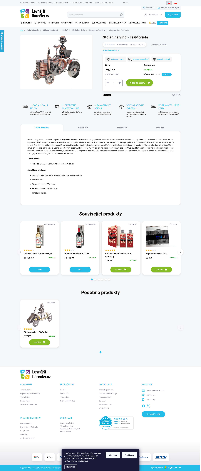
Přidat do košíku (137, 82)
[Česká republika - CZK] (169, 3)
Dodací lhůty (24, 401)
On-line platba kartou (27, 438)
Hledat (121, 15)
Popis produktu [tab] (42, 127)
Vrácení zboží (77, 3)
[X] (148, 405)
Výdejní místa (25, 397)
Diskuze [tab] (160, 127)
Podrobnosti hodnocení (137, 44)
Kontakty (88, 3)
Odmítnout (113, 455)
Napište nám (64, 394)
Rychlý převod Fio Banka (29, 427)
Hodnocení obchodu (27, 3)
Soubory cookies (105, 397)
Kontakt (62, 390)
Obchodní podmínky (45, 3)
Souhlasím (129, 455)
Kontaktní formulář (153, 414)
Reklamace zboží (62, 3)
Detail (39, 269)
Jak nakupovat (25, 390)
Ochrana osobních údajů (104, 3)
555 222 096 (151, 395)
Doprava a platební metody (30, 394)
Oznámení (102, 401)
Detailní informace (110, 50)
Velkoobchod (64, 397)
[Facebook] (143, 405)
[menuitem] (26, 23)
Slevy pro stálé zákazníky (29, 404)
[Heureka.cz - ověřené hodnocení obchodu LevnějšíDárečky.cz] (116, 423)
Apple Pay (24, 434)
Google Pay (24, 431)
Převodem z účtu (26, 423)
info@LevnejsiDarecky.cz (155, 390)
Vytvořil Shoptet (157, 468)
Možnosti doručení (141, 59)
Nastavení (70, 467)
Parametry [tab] (83, 127)
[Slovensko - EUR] (175, 3)
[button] (92, 279)
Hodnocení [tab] (122, 127)
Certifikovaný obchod (67, 401)
